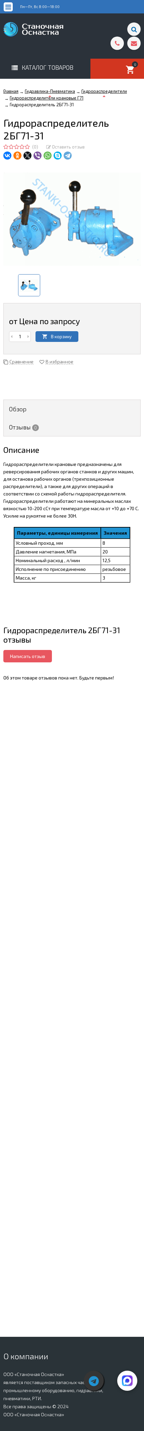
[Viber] (37, 156)
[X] (27, 156)
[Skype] (58, 156)
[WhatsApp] (48, 156)
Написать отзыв (27, 656)
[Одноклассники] (17, 156)
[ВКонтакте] (7, 156)
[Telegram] (68, 156)
